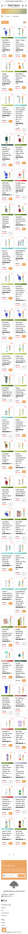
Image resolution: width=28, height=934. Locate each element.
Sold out (24, 94)
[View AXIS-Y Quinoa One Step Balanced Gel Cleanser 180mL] (21, 548)
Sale (12, 27)
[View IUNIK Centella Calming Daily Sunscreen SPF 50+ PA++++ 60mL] (21, 446)
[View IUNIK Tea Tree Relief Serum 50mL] (7, 279)
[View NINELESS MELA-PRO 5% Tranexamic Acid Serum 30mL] (21, 758)
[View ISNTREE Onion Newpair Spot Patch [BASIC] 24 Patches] (21, 514)
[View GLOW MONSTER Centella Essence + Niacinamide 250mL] (7, 139)
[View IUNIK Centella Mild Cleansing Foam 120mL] (21, 380)
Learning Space (5, 913)
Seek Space (8, 932)
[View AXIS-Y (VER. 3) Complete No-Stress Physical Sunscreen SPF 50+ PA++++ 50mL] (21, 100)
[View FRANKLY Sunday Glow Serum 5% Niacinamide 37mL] (7, 724)
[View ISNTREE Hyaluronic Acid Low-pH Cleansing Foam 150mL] (21, 315)
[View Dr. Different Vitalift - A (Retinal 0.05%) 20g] (21, 690)
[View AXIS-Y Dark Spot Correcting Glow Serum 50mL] (21, 32)
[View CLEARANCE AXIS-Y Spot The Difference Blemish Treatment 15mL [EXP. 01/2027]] (21, 584)
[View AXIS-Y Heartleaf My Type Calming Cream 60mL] (7, 584)
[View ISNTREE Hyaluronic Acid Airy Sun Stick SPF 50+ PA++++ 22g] (7, 514)
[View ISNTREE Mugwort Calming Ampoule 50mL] (7, 209)
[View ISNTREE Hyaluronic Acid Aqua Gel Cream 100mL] (7, 32)
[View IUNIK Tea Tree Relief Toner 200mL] (21, 348)
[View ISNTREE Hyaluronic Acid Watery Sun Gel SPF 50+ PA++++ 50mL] (7, 175)
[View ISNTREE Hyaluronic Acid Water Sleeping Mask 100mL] (7, 690)
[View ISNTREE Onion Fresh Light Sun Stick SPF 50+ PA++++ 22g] (21, 724)
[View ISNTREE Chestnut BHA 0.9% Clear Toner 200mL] (21, 139)
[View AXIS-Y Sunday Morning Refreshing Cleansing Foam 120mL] (7, 243)
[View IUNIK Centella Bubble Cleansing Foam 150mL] (7, 66)
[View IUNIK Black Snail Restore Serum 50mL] (21, 482)
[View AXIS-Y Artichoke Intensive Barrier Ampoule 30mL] (7, 412)
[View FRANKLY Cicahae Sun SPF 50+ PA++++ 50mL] (7, 655)
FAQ (2, 910)
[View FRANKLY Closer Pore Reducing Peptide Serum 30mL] (7, 792)
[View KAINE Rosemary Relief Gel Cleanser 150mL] (21, 622)
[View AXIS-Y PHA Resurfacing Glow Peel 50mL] (7, 824)
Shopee (3, 922)
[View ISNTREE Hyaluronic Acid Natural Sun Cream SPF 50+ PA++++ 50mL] (21, 279)
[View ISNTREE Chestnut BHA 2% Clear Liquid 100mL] (7, 482)
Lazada (3, 925)
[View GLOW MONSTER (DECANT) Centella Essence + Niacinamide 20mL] (21, 655)
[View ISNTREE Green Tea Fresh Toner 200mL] (21, 824)
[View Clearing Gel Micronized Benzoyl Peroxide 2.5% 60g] (7, 548)
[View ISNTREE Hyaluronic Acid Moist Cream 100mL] (7, 315)
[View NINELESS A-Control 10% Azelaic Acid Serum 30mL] (21, 792)
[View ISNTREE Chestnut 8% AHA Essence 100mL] (21, 209)
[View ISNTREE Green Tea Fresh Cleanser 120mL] (7, 446)
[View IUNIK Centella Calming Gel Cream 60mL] (7, 100)
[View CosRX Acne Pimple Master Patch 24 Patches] (21, 175)
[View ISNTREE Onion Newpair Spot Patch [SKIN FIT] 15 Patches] (7, 622)
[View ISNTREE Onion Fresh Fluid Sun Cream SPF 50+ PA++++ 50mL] (7, 758)
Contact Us (4, 915)
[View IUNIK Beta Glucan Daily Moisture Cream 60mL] (7, 348)
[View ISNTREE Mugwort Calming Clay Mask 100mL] (7, 380)
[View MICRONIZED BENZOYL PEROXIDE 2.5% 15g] (21, 243)
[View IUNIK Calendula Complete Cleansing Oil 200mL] (21, 412)
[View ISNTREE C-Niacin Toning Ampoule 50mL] (21, 66)
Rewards (3, 907)
